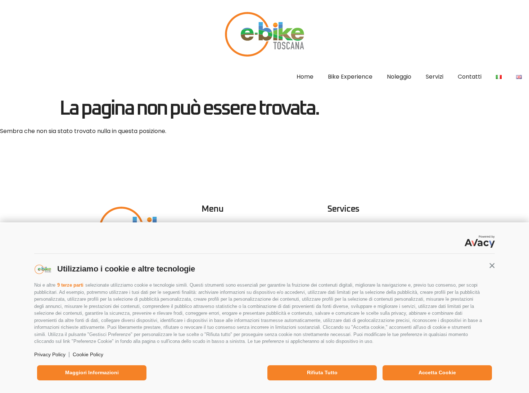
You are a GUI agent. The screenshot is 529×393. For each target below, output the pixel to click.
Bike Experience (350, 76)
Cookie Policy (88, 354)
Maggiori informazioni (92, 372)
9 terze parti (70, 285)
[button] (492, 265)
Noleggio (399, 76)
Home (305, 76)
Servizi (434, 76)
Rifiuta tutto (322, 372)
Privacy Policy (49, 354)
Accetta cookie (437, 372)
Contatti (469, 76)
